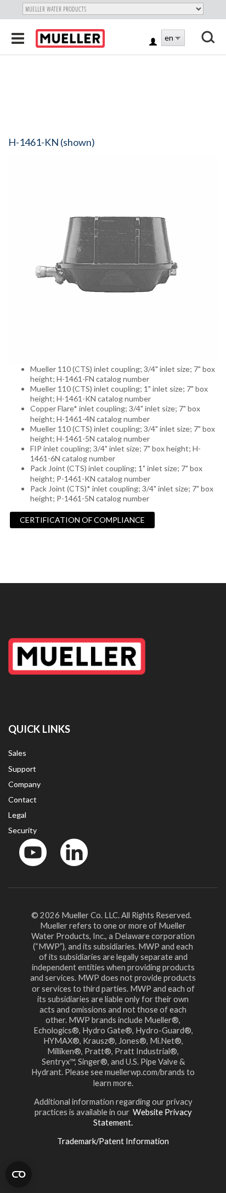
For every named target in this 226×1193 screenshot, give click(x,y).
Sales (17, 752)
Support (22, 768)
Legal (17, 814)
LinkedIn (68, 868)
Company (24, 784)
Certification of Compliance (82, 519)
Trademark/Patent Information (113, 1141)
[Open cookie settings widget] (18, 1174)
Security (22, 830)
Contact (22, 799)
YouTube (27, 868)
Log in (154, 42)
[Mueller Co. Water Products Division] (70, 38)
